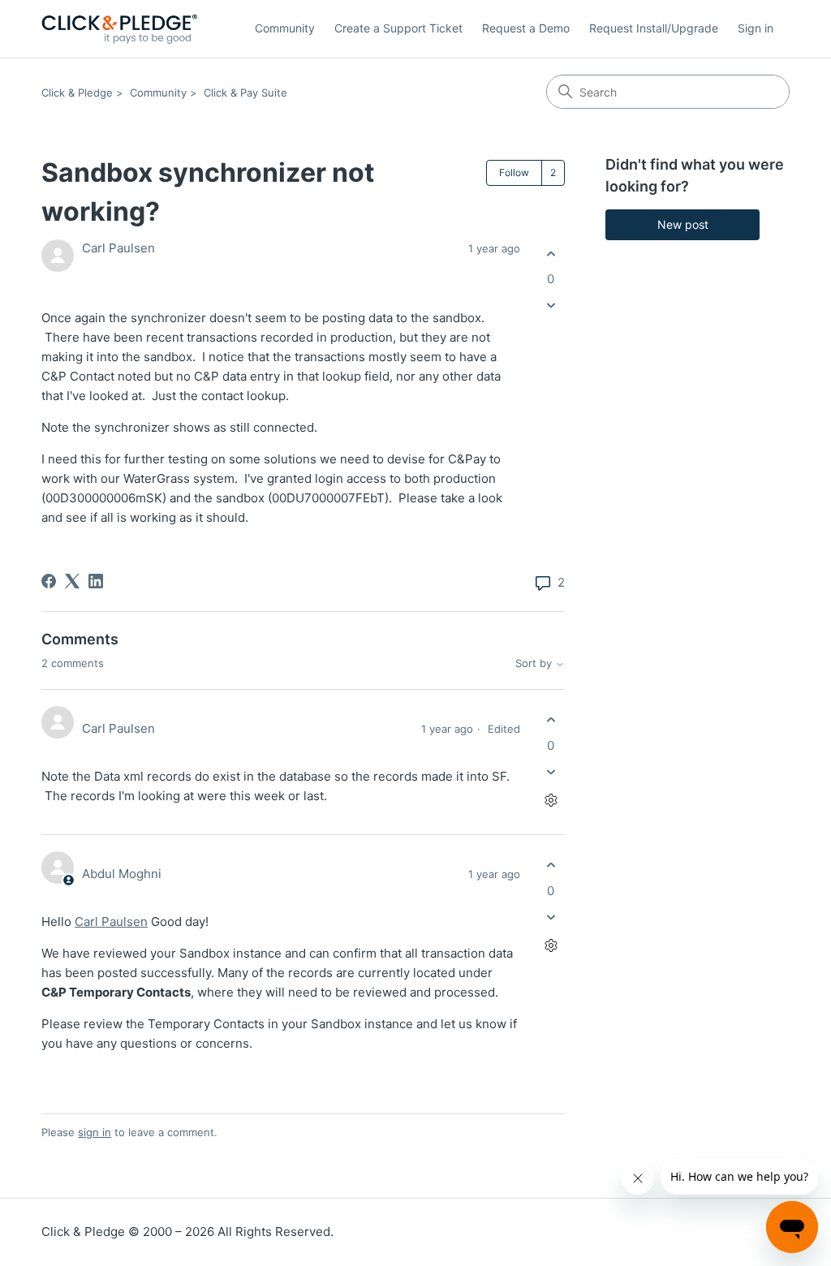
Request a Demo (526, 28)
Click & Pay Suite (245, 92)
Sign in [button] (755, 28)
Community (285, 28)
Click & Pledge (77, 92)
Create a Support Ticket (398, 28)
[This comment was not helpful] (550, 771)
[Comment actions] (550, 800)
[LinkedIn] (95, 581)
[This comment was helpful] (550, 720)
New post (682, 224)
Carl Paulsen (118, 248)
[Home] (119, 29)
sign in (94, 1132)
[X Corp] (72, 581)
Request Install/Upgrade (653, 28)
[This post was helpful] (550, 253)
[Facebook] (48, 581)
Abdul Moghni (121, 873)
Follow (514, 172)
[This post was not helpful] (550, 305)
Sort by (535, 663)
